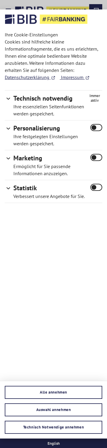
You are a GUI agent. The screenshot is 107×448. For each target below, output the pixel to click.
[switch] (96, 127)
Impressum (72, 77)
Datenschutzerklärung (28, 77)
